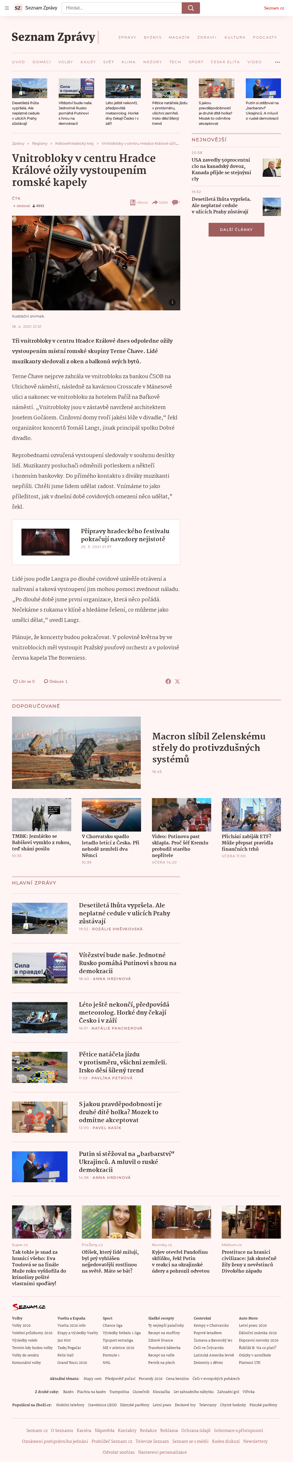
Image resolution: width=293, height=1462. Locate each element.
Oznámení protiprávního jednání (55, 1441)
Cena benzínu (177, 1379)
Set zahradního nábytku (193, 1392)
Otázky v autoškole (255, 1355)
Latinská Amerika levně (214, 1355)
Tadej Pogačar (69, 1348)
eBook (142, 202)
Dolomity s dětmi (208, 1363)
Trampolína (119, 1392)
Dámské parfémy (134, 1405)
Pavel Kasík (107, 1128)
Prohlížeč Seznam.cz (112, 1441)
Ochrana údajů (196, 1430)
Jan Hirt (64, 1341)
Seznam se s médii (190, 1441)
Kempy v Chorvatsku (211, 1326)
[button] (29, 88)
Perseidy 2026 (151, 1379)
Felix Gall (66, 1355)
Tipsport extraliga (118, 1341)
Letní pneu (162, 1405)
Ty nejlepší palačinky (166, 1326)
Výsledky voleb (24, 1341)
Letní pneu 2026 (253, 1326)
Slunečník (140, 1392)
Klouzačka (161, 1392)
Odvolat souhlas (119, 1452)
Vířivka (249, 1392)
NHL (106, 1363)
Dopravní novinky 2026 (258, 1341)
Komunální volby (26, 1363)
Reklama (169, 1430)
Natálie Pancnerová (117, 1028)
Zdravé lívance (160, 1341)
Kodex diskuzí (226, 1441)
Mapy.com (93, 1379)
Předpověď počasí (120, 1379)
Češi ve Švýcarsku (209, 1348)
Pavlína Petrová (112, 1078)
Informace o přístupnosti (238, 1430)
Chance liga (112, 1326)
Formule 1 (111, 1355)
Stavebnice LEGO (102, 1405)
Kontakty (127, 1430)
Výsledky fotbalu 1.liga (122, 1333)
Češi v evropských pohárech (216, 1379)
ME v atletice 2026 (118, 1348)
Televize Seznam (152, 1441)
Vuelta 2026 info (72, 1326)
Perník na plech (161, 1363)
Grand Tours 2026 (72, 1363)
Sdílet (163, 202)
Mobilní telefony (70, 1405)
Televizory (208, 1405)
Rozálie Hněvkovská (117, 929)
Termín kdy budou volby (32, 1348)
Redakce (148, 1430)
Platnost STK (249, 1363)
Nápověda (104, 1430)
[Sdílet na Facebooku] (168, 681)
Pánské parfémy (263, 1405)
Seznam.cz (274, 8)
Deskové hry (185, 1405)
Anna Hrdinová (112, 979)
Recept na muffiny (164, 1333)
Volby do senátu (25, 1355)
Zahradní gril (228, 1392)
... (277, 60)
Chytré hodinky (233, 1405)
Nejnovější (209, 139)
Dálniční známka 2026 (258, 1333)
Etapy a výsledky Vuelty (78, 1333)
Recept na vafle (161, 1355)
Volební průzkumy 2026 (32, 1333)
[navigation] (6, 8)
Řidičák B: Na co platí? (257, 1348)
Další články (236, 229)
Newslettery (255, 1441)
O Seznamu (62, 1430)
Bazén (68, 1392)
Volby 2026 (21, 1326)
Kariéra (84, 1430)
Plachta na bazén (91, 1392)
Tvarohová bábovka (164, 1348)
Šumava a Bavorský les (213, 1341)
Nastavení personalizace (162, 1452)
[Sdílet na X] (177, 681)
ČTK (16, 198)
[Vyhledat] (191, 8)
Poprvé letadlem (208, 1333)
